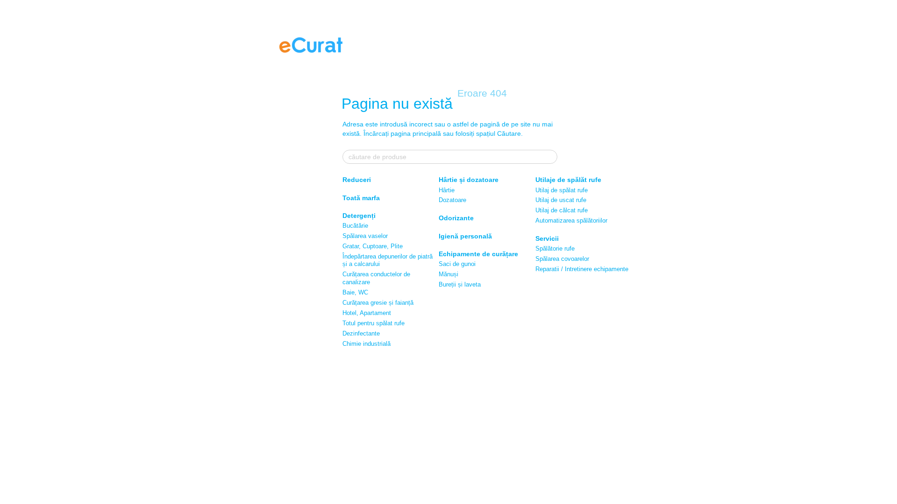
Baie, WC (355, 292)
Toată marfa (361, 198)
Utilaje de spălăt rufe (568, 179)
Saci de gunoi (457, 263)
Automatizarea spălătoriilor (571, 220)
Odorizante (456, 218)
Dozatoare (452, 199)
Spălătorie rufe (555, 248)
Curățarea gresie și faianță (377, 302)
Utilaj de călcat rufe (561, 210)
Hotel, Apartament (366, 312)
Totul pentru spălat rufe (373, 323)
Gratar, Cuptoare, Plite (372, 246)
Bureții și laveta (460, 284)
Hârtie (447, 190)
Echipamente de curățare (478, 254)
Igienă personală (465, 236)
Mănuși (448, 274)
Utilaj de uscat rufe (560, 199)
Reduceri (356, 179)
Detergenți (359, 215)
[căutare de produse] (549, 157)
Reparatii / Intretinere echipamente (581, 269)
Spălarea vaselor (365, 235)
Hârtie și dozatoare (468, 179)
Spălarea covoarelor (562, 258)
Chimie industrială (366, 343)
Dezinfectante (361, 333)
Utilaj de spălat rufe (561, 190)
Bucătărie (355, 225)
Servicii (547, 238)
